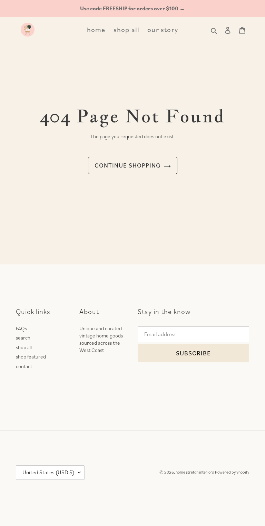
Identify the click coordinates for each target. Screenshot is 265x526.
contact (24, 366)
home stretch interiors (195, 472)
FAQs (21, 328)
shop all (24, 347)
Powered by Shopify (232, 472)
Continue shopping (127, 165)
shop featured (31, 356)
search (23, 337)
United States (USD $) (48, 472)
